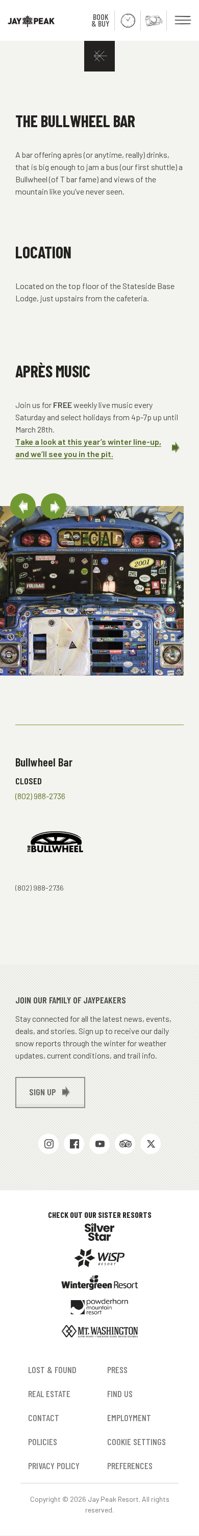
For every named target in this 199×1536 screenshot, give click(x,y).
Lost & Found (52, 1369)
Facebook (74, 1144)
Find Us (120, 1393)
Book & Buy (100, 20)
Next (53, 506)
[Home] (27, 20)
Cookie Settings (136, 1441)
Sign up (42, 1091)
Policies (42, 1441)
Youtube (99, 1144)
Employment (129, 1417)
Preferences (130, 1465)
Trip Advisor (125, 1144)
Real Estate (49, 1393)
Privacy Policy (54, 1465)
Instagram (48, 1144)
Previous (23, 506)
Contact (43, 1417)
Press (117, 1369)
